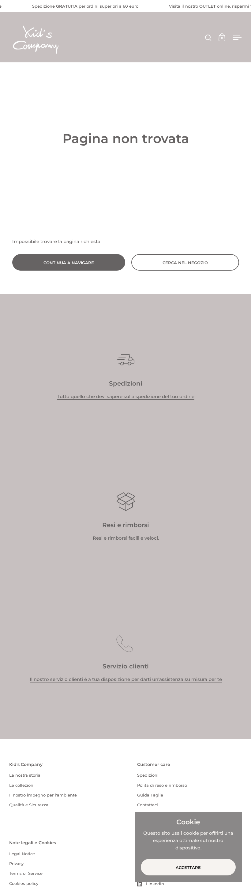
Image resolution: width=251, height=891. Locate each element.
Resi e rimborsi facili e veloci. (126, 538)
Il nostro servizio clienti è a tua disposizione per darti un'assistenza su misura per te (126, 679)
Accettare (188, 867)
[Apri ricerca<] (208, 37)
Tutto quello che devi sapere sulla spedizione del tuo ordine (125, 396)
